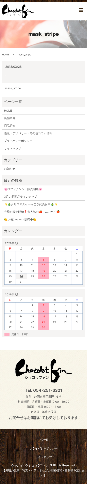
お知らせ (9, 168)
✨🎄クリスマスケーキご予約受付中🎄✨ (30, 204)
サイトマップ (12, 148)
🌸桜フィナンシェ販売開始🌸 (23, 189)
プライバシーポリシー (18, 140)
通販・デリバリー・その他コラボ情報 (28, 133)
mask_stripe (13, 88)
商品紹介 (9, 125)
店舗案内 (9, 118)
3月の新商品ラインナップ (20, 196)
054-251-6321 (47, 390)
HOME (5, 54)
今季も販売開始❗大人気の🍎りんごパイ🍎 (32, 211)
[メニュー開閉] (81, 10)
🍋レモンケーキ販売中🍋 (20, 219)
